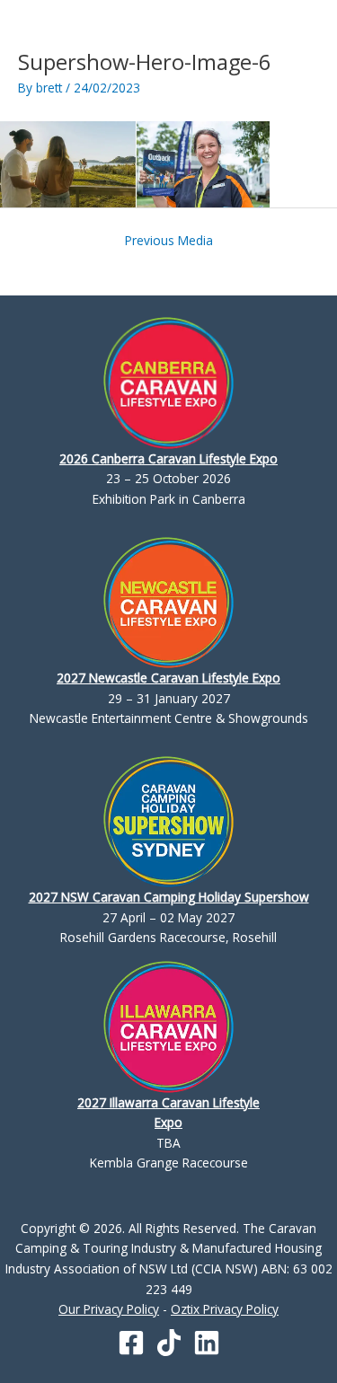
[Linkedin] (206, 1342)
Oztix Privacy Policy (225, 1308)
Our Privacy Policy (108, 1308)
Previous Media (169, 240)
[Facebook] (131, 1342)
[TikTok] (168, 1342)
